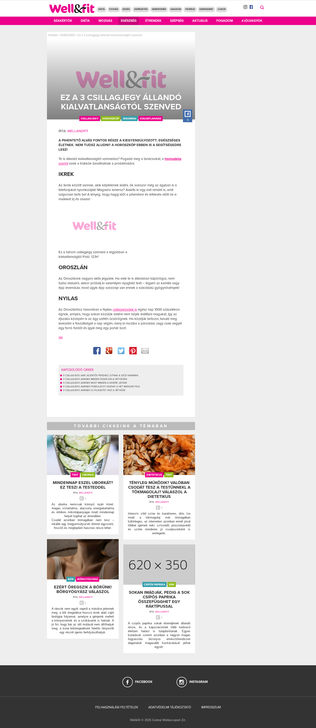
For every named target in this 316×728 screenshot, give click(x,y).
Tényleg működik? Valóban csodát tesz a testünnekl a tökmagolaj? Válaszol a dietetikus (159, 489)
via (61, 337)
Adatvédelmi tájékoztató (169, 707)
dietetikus (154, 474)
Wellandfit (77, 131)
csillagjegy (90, 118)
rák (171, 584)
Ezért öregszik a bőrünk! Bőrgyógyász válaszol (83, 589)
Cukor (222, 9)
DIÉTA (101, 9)
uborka (88, 474)
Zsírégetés (141, 9)
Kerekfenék (159, 9)
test (75, 474)
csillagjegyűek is (125, 309)
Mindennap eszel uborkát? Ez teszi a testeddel (83, 485)
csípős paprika (154, 584)
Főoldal (53, 35)
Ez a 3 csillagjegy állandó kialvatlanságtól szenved (110, 35)
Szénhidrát (206, 9)
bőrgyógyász (87, 579)
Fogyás (113, 9)
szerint (63, 163)
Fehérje (190, 9)
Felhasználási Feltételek (116, 707)
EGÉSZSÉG (67, 35)
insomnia (129, 118)
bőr (71, 579)
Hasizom (175, 9)
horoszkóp (110, 118)
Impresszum (211, 707)
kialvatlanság (150, 118)
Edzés (126, 9)
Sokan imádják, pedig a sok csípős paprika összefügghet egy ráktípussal (159, 599)
